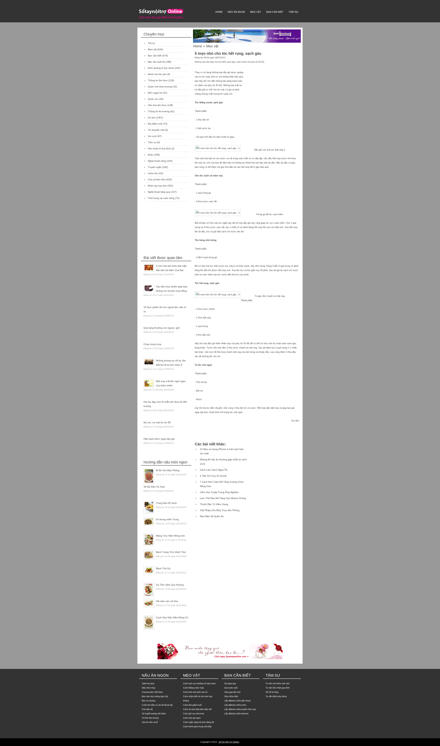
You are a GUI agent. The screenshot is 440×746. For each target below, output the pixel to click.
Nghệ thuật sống (157, 161)
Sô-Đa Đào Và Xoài (154, 486)
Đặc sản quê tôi (156, 61)
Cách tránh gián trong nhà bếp (197, 726)
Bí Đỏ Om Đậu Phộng (167, 470)
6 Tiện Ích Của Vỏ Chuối (213, 475)
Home (219, 11)
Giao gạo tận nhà (232, 692)
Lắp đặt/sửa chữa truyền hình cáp (240, 709)
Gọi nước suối (231, 688)
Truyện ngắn (155, 167)
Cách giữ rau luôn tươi (193, 713)
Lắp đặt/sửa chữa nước (235, 705)
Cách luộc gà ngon (192, 718)
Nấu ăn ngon (236, 11)
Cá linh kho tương (150, 718)
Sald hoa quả (148, 683)
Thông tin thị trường (158, 111)
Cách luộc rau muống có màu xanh (199, 683)
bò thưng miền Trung (167, 519)
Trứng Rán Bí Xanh (166, 503)
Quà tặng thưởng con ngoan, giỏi (162, 327)
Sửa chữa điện (231, 696)
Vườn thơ (153, 173)
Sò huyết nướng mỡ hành (154, 713)
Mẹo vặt (255, 11)
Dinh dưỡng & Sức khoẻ (161, 68)
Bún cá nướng (148, 701)
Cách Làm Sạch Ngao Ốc (214, 469)
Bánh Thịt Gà (163, 568)
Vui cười (152, 136)
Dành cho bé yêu (157, 74)
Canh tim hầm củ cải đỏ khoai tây (157, 705)
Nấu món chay (148, 688)
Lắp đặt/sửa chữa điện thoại (237, 701)
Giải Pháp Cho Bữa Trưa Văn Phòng (219, 510)
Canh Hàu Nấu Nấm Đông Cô (172, 617)
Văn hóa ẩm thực (157, 105)
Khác (150, 154)
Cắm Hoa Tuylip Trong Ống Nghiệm (219, 492)
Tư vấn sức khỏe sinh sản (278, 683)
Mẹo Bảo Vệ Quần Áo (212, 516)
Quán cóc (153, 99)
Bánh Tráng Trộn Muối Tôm (171, 552)
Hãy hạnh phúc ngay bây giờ (159, 438)
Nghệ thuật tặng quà (159, 192)
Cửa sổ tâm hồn (156, 179)
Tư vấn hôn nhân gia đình (278, 688)
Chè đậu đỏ (147, 709)
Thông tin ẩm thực (158, 80)
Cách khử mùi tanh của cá (195, 692)
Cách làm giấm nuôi (192, 705)
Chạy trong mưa (152, 344)
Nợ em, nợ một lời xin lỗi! (157, 422)
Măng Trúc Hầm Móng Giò (170, 535)
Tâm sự (293, 11)
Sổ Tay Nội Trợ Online (229, 742)
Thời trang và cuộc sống (161, 198)
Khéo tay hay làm (157, 185)
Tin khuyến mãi (156, 130)
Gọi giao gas (230, 683)
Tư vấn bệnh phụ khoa (276, 696)
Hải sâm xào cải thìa (167, 601)
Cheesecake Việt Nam (152, 692)
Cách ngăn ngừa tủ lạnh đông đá (198, 722)
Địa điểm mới (155, 123)
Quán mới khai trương (160, 86)
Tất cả (151, 43)
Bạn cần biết (274, 11)
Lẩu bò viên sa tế (150, 722)
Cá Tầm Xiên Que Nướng (170, 584)
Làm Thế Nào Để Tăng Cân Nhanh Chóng (223, 498)
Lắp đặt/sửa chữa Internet (236, 713)
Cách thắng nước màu (193, 688)
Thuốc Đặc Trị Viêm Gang (214, 504)
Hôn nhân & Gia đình (159, 148)
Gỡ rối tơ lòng (272, 692)
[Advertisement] (166, 228)
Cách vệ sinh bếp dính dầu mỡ (197, 709)
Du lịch (151, 117)
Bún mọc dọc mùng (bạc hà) (155, 696)
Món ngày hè (155, 92)
